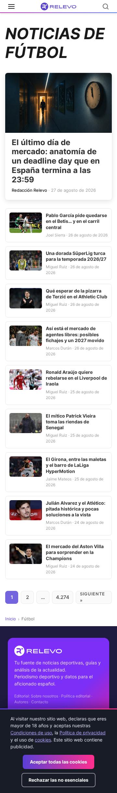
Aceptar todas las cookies (58, 761)
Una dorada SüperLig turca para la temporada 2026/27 (76, 256)
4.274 (62, 597)
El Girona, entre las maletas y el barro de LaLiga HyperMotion (76, 465)
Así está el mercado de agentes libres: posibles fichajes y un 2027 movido (75, 334)
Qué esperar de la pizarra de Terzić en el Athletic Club (76, 293)
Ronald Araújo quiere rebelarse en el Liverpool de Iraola (76, 377)
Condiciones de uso (31, 732)
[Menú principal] (11, 6)
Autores (21, 701)
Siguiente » (92, 597)
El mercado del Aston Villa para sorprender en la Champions (75, 552)
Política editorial (75, 696)
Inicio (10, 618)
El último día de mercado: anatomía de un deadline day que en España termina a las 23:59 (56, 161)
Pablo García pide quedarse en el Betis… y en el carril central (76, 221)
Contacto (39, 701)
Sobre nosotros (44, 696)
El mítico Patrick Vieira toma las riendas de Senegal (71, 421)
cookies (43, 739)
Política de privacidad (82, 732)
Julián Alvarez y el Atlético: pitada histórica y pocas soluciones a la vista (75, 508)
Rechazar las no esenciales (58, 780)
